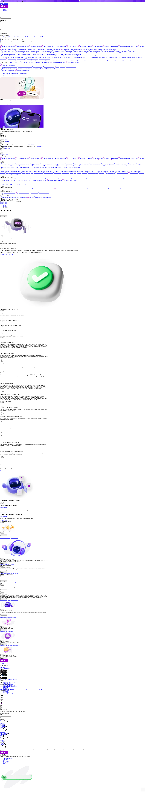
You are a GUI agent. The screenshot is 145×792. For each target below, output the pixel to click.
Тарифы (4, 12)
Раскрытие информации (17, 43)
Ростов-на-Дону (3, 737)
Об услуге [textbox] (19, 201)
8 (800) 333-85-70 (3, 507)
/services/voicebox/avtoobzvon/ (6, 523)
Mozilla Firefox (5, 759)
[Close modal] (1, 705)
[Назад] (1, 310)
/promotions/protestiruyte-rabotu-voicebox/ (8, 104)
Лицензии (28, 43)
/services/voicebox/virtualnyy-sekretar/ (7, 564)
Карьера (10, 43)
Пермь (1, 736)
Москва (2, 720)
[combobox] (19, 201)
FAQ (4, 687)
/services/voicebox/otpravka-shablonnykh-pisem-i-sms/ (10, 645)
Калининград (3, 729)
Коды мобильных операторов (8, 689)
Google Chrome (5, 761)
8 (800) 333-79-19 (3, 512)
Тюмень (2, 743)
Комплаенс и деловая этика (47, 43)
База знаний (5, 688)
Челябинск (2, 746)
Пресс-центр (3, 43)
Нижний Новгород (4, 733)
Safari (4, 760)
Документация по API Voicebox (6, 254)
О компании (5, 14)
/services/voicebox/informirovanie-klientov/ (8, 617)
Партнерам (5, 15)
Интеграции (5, 11)
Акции (4, 13)
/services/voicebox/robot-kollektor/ (6, 590)
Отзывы (7, 43)
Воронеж (2, 725)
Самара (2, 740)
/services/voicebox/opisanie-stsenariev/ (7, 631)
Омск (1, 735)
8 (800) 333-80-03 (3, 516)
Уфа (1, 745)
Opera (4, 763)
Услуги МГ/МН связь (26, 36)
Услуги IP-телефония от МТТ (36, 36)
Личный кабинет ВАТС (5, 36)
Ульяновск (2, 744)
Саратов (2, 741)
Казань (1, 728)
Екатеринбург (3, 726)
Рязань (1, 738)
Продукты (5, 10)
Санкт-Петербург (3, 721)
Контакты (24, 43)
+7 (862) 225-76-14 (4, 3)
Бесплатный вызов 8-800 (47, 36)
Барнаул (2, 723)
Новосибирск (3, 734)
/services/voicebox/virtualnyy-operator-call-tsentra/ (9, 538)
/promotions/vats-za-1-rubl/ (5, 76)
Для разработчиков (13, 686)
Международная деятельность (36, 43)
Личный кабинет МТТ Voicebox (16, 36)
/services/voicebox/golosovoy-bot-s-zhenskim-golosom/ (10, 582)
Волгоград (2, 724)
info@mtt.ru (2, 667)
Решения (4, 9)
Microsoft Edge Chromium (7, 758)
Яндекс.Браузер (6, 762)
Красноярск (2, 732)
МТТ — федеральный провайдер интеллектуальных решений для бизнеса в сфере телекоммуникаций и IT (21, 689)
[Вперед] (3, 310)
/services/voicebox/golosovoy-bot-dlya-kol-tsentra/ (9, 573)
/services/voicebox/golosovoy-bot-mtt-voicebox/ (9, 600)
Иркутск (2, 727)
